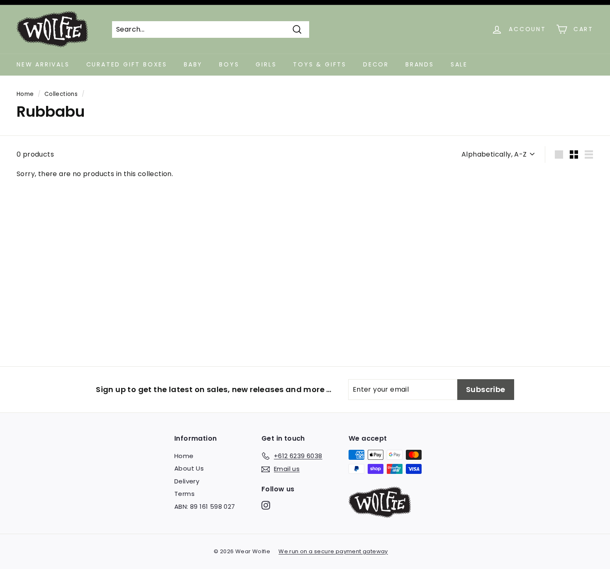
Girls (266, 64)
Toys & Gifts (319, 64)
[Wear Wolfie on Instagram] (265, 505)
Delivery (186, 481)
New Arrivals (43, 64)
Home (25, 94)
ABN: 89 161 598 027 (204, 506)
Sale (459, 64)
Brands (419, 64)
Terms (184, 493)
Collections (61, 94)
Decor (376, 64)
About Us (189, 468)
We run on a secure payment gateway (333, 551)
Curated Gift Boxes (126, 64)
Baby (193, 64)
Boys (229, 64)
